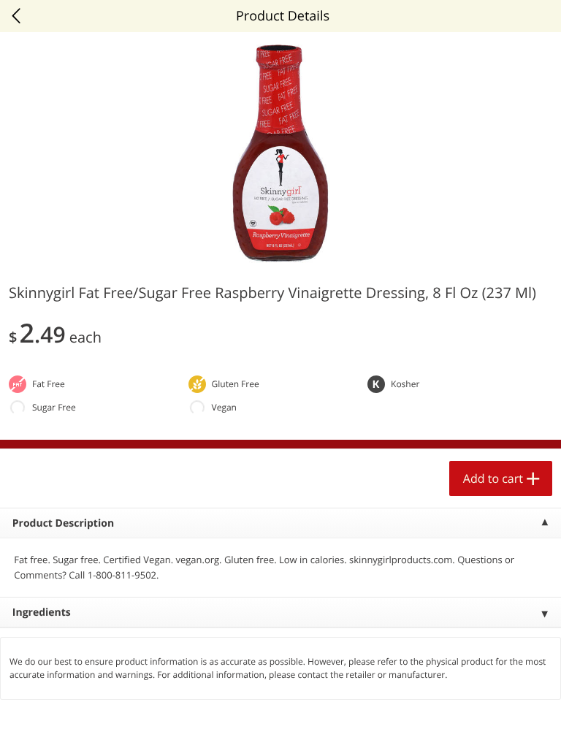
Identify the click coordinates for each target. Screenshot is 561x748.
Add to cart (493, 478)
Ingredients (41, 612)
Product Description (63, 523)
